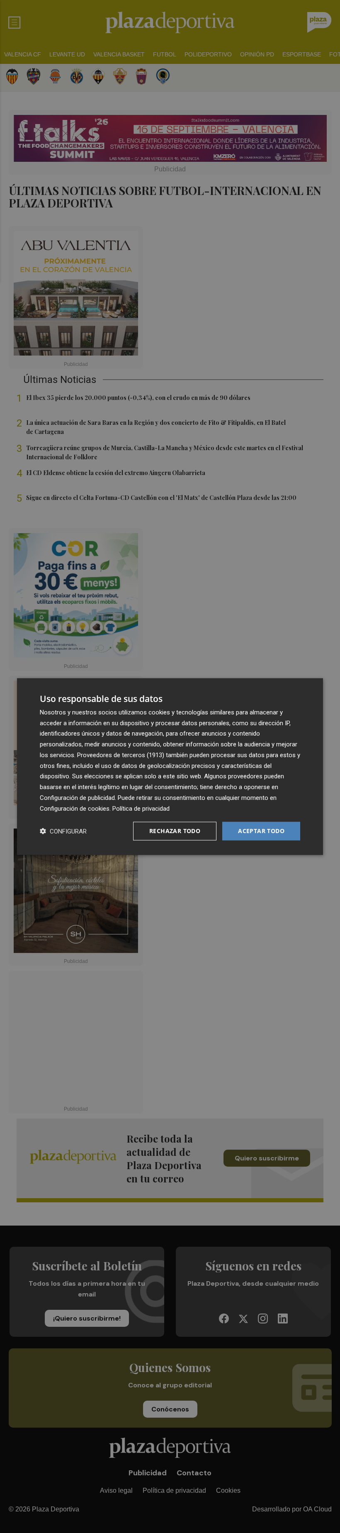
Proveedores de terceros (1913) (120, 755)
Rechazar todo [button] (174, 831)
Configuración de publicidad (77, 798)
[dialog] (170, 766)
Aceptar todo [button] (261, 831)
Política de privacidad (141, 808)
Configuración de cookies (74, 808)
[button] (63, 831)
